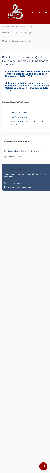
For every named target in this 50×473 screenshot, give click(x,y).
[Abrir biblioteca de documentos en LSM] (38, 12)
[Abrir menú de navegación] (45, 12)
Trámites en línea (14, 156)
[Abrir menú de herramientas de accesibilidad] (32, 12)
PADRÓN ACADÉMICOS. (20, 117)
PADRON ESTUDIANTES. (20, 112)
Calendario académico (17, 151)
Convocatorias (37, 151)
